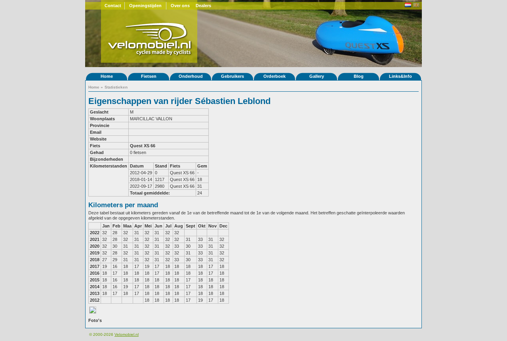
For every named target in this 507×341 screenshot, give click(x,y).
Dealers (203, 5)
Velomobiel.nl (126, 334)
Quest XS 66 (142, 145)
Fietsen (148, 76)
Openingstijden (145, 5)
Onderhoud (191, 76)
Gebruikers (232, 76)
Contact (113, 5)
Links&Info (400, 76)
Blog (359, 76)
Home (107, 76)
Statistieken (116, 87)
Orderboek (274, 76)
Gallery (316, 76)
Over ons (180, 5)
